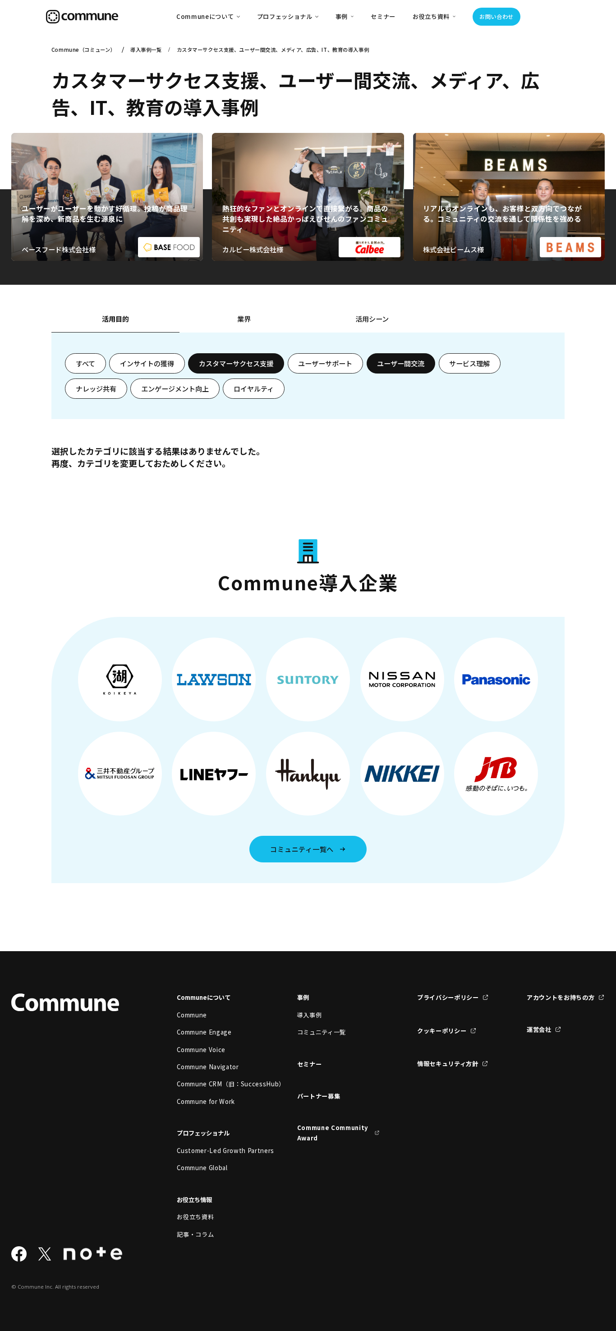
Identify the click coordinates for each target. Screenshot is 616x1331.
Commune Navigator (208, 1066)
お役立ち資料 (195, 1216)
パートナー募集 (318, 1096)
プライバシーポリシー (448, 997)
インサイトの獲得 (147, 363)
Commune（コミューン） (83, 49)
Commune (192, 1015)
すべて (85, 363)
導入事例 (309, 1015)
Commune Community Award (332, 1132)
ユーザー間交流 (400, 363)
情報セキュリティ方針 (447, 1063)
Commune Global (202, 1167)
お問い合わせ (496, 17)
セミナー (383, 16)
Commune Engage (204, 1032)
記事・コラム (195, 1234)
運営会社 (539, 1029)
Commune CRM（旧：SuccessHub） (218, 1084)
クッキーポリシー (441, 1030)
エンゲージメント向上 (175, 388)
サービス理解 (469, 363)
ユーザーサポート (325, 363)
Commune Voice (201, 1049)
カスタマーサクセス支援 (236, 363)
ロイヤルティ (254, 388)
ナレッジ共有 (96, 388)
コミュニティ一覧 (321, 1032)
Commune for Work (206, 1101)
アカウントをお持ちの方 (560, 997)
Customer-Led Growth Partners (218, 1150)
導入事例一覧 (145, 49)
